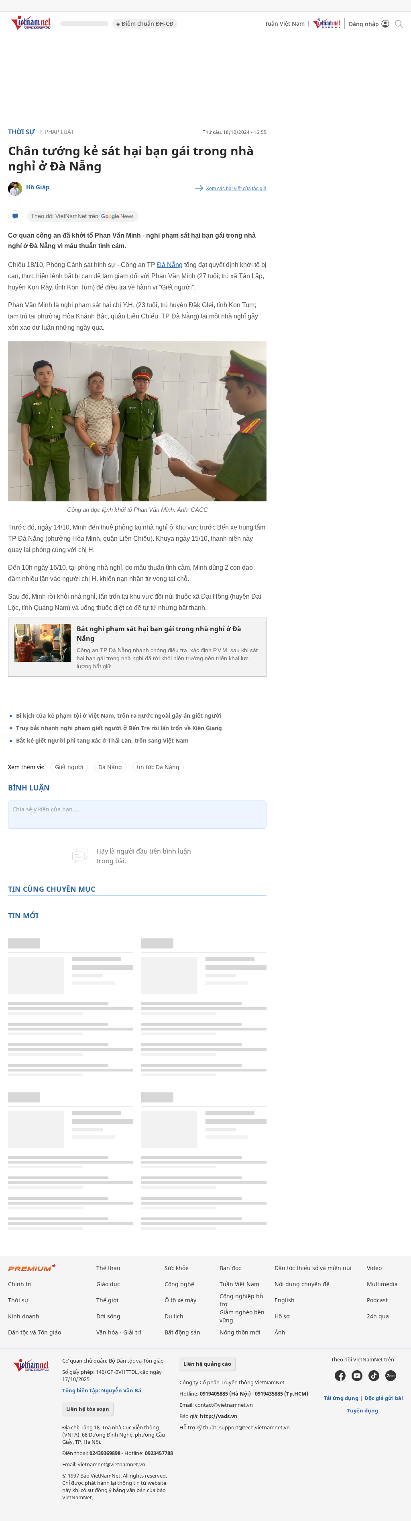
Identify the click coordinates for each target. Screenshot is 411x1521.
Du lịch (174, 1316)
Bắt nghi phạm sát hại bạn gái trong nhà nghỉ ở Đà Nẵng (159, 633)
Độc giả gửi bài (383, 1398)
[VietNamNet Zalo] (390, 1379)
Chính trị (20, 1284)
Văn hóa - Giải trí (118, 1332)
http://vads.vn (219, 1416)
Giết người (69, 767)
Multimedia (382, 1284)
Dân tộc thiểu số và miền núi (313, 1268)
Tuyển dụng (362, 1410)
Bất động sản (182, 1332)
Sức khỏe (177, 1268)
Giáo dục (108, 1284)
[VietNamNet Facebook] (340, 1379)
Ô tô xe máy (180, 1300)
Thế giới (107, 1300)
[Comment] (15, 216)
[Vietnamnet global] (327, 26)
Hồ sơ (282, 1316)
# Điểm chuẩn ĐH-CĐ (144, 23)
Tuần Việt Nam (285, 23)
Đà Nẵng (170, 264)
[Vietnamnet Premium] (32, 1271)
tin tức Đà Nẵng (158, 767)
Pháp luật (59, 131)
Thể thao (108, 1268)
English (285, 1300)
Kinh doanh (23, 1316)
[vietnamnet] (32, 31)
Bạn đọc (230, 1268)
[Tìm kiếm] (398, 23)
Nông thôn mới (240, 1332)
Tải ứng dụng (341, 1398)
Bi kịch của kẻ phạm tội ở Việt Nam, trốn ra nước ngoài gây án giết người (119, 715)
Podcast (377, 1300)
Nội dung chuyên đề (302, 1284)
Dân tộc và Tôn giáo (34, 1332)
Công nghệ (179, 1284)
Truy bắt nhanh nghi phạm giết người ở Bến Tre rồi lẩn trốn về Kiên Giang (119, 728)
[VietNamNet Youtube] (357, 1379)
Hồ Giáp (38, 187)
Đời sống (108, 1316)
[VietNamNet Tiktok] (373, 1379)
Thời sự (21, 132)
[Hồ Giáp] (15, 189)
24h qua (378, 1316)
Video (374, 1268)
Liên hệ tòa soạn (87, 1408)
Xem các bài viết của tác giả (236, 188)
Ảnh (280, 1332)
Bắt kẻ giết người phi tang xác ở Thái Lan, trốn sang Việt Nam (102, 740)
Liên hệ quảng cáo (207, 1363)
